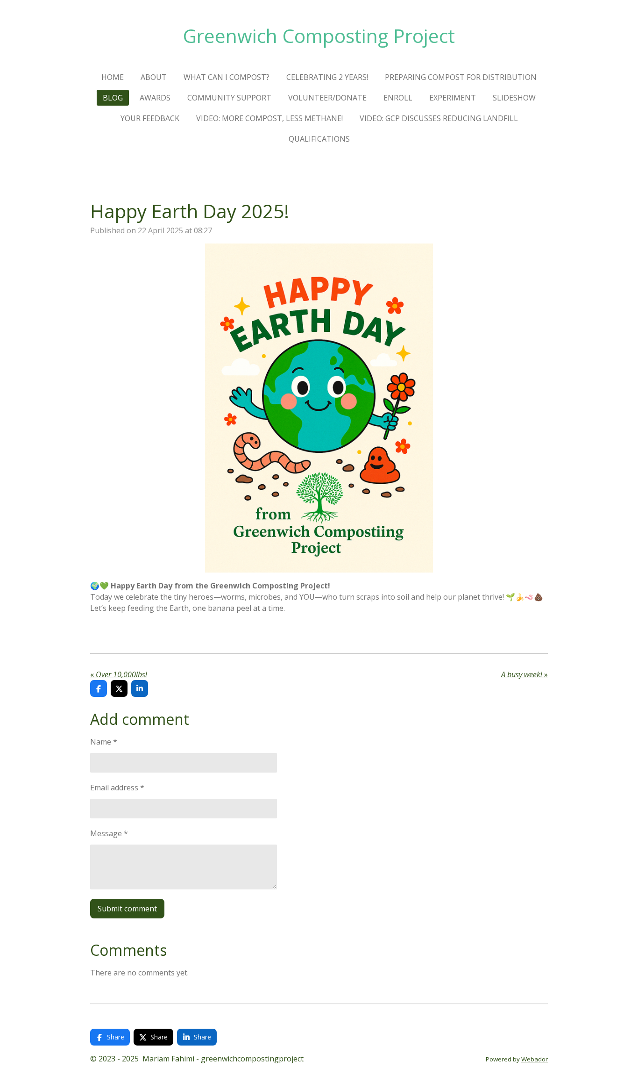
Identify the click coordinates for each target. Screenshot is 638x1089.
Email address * (117, 787)
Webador (534, 1059)
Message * (109, 833)
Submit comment (127, 908)
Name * (103, 742)
